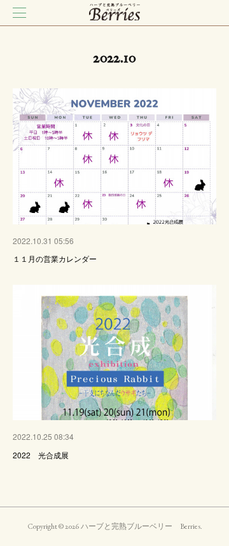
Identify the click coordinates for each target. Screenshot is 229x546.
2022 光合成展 (41, 454)
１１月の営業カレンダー (55, 258)
